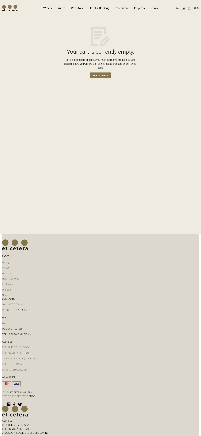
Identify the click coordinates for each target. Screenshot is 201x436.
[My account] (184, 8)
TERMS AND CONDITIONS (16, 334)
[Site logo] (9, 7)
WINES (6, 267)
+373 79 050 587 (20, 310)
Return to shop (100, 75)
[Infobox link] (178, 8)
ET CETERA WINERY (21, 392)
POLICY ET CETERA (12, 328)
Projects (6, 289)
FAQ (4, 323)
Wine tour (7, 273)
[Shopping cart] (189, 8)
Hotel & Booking (10, 278)
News (5, 295)
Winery (5, 262)
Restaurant (8, 284)
